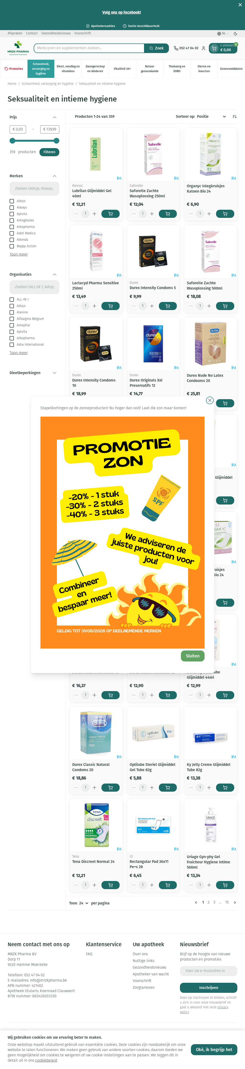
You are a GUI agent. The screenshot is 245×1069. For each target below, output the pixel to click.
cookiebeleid (46, 1061)
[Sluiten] (209, 400)
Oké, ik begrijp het (214, 1049)
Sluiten (193, 656)
